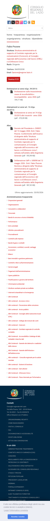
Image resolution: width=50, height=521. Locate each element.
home (9, 35)
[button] (5, 517)
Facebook (9, 22)
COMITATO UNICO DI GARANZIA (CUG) (21, 452)
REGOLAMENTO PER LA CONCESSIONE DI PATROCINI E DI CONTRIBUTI (23, 461)
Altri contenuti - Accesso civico (18, 301)
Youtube (17, 22)
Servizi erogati (13, 267)
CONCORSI (12, 456)
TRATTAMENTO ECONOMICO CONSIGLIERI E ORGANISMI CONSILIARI (23, 499)
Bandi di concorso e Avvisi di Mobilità (20, 217)
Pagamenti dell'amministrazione (19, 271)
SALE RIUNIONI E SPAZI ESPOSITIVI (20, 466)
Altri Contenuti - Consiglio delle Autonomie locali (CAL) (24, 315)
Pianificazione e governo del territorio (20, 280)
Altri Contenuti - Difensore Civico (19, 373)
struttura (26, 38)
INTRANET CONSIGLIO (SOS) (18, 490)
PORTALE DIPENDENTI (16, 487)
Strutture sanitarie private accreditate (21, 288)
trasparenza (19, 35)
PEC (9, 430)
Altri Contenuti (13, 297)
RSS (33, 22)
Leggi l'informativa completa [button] (16, 510)
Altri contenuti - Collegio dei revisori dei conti (23, 321)
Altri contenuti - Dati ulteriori (17, 369)
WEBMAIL (11, 483)
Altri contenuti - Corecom (16, 325)
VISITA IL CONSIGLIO (15, 426)
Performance (12, 222)
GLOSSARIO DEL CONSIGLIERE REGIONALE (23, 469)
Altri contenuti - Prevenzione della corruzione (23, 305)
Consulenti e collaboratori (17, 209)
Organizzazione (13, 205)
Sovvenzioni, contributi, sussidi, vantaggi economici (22, 248)
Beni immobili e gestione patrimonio (20, 258)
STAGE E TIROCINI (14, 473)
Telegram (25, 22)
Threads (29, 22)
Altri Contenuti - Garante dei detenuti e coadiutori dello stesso (24, 344)
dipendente (37, 38)
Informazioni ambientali (16, 284)
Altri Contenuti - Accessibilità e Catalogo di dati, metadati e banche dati (24, 337)
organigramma (13, 38)
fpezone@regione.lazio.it (22, 72)
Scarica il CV (13, 79)
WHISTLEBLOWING (15, 437)
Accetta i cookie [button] (18, 517)
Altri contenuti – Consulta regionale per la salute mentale (24, 359)
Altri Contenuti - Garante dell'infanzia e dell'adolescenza (21, 352)
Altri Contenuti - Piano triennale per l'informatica (24, 377)
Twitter (13, 22)
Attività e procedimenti (16, 230)
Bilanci (10, 254)
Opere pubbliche (13, 275)
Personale (11, 213)
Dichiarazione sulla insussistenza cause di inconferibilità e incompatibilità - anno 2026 (27, 94)
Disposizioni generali (15, 200)
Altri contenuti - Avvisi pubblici (18, 309)
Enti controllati (13, 226)
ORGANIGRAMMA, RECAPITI (18, 419)
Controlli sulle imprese (15, 239)
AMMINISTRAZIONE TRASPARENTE (20, 449)
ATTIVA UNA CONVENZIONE (18, 441)
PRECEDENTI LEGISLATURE (17, 480)
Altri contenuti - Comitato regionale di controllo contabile (24, 330)
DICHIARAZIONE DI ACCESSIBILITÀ (20, 434)
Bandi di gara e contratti (16, 243)
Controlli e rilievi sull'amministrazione (20, 263)
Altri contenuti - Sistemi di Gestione (20, 364)
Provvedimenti (13, 234)
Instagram (21, 22)
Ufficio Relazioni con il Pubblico (17, 415)
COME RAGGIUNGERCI (16, 423)
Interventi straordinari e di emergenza (21, 292)
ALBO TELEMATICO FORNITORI (19, 494)
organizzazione (34, 35)
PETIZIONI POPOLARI (15, 476)
